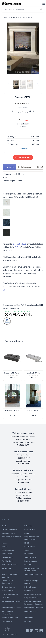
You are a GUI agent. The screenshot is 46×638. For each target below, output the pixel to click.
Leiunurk (27, 621)
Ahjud (26, 533)
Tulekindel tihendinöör (10, 617)
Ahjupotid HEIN (7, 590)
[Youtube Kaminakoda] (36, 630)
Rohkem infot (24, 148)
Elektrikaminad (7, 557)
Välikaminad (6, 568)
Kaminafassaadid (30, 561)
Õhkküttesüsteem (8, 587)
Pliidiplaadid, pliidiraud (32, 594)
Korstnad (5, 546)
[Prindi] (30, 111)
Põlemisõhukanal (30, 587)
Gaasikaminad (29, 546)
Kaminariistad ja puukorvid (11, 607)
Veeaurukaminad (30, 557)
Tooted (5, 17)
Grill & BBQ (28, 564)
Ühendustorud (29, 590)
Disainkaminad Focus (9, 529)
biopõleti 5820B (19, 244)
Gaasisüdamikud (8, 550)
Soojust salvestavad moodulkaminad (31, 538)
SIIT (17, 247)
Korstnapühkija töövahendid (7, 612)
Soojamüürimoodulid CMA (33, 574)
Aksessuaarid (7, 621)
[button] (43, 3)
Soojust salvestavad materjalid (9, 575)
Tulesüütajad (29, 617)
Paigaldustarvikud (31, 598)
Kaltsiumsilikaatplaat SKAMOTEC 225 (31, 569)
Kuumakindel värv (31, 611)
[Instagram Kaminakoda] (31, 630)
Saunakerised (7, 554)
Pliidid (26, 543)
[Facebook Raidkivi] (27, 630)
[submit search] (41, 9)
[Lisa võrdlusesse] (23, 111)
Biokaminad (15, 17)
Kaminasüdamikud (8, 533)
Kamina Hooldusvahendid (33, 607)
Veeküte (27, 550)
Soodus (4, 526)
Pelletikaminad (7, 561)
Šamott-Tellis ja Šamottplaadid (7, 582)
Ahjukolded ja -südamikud (11, 537)
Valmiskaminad (29, 526)
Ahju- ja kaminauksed (10, 594)
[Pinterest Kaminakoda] (41, 630)
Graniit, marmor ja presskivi (31, 582)
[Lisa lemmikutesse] (16, 111)
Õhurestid (5, 598)
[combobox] (23, 9)
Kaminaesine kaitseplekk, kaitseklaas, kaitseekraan (33, 602)
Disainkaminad (29, 529)
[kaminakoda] (11, 3)
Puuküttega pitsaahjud (10, 564)
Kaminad (5, 543)
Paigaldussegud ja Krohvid (11, 601)
